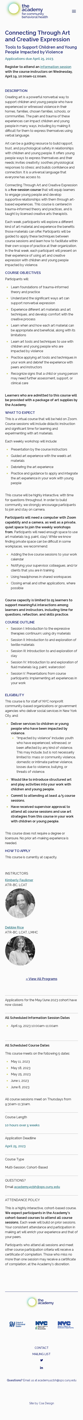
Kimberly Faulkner (19, 880)
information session (55, 67)
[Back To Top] (74, 1411)
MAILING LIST (41, 1354)
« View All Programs (41, 979)
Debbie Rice (14, 927)
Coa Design (46, 1403)
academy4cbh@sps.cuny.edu (37, 1187)
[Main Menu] (74, 11)
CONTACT (42, 1347)
